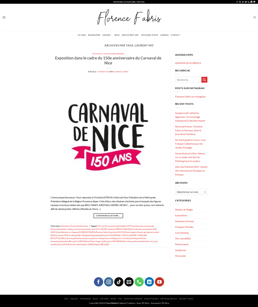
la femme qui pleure (143, 232)
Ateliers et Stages (184, 209)
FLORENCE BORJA (87, 232)
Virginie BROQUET (101, 244)
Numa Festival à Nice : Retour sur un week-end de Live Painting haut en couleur (190, 157)
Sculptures (180, 250)
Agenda (164, 35)
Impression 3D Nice (160, 303)
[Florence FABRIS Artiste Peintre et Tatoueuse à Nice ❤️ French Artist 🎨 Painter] (129, 17)
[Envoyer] (204, 80)
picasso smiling (109, 238)
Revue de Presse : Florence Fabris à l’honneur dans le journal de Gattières (188, 130)
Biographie (94, 35)
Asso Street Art (130, 35)
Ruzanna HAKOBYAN (113, 241)
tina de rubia (75, 244)
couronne (146, 229)
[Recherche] (255, 17)
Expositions (181, 215)
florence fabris (102, 232)
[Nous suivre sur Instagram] (240, 2)
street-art (148, 241)
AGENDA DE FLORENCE (188, 63)
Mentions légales (133, 299)
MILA (63, 238)
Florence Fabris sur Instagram (190, 96)
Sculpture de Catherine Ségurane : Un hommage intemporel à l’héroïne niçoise (190, 117)
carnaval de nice (88, 229)
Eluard (59, 232)
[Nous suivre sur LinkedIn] (251, 2)
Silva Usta (127, 241)
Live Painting (181, 232)
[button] (4, 17)
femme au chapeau (70, 232)
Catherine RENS (114, 229)
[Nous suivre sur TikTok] (243, 2)
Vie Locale (180, 255)
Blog (117, 35)
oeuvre (69, 238)
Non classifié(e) (183, 238)
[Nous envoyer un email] (246, 2)
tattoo (59, 244)
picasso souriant (123, 238)
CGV (120, 299)
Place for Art (151, 299)
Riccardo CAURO (76, 241)
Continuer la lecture (108, 215)
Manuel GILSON (108, 235)
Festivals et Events (101, 54)
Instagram (85, 299)
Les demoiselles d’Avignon (79, 235)
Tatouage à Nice (149, 35)
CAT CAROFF (100, 229)
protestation (63, 241)
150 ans (100, 226)
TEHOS (66, 244)
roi (102, 241)
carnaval (76, 229)
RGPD (113, 299)
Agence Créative (127, 303)
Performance (117, 54)
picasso (88, 238)
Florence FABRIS (120, 72)
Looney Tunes (186, 299)
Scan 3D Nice (143, 303)
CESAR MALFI (127, 229)
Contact (175, 35)
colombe (137, 229)
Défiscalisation (168, 299)
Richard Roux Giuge (92, 241)
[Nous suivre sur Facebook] (237, 2)
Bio (66, 299)
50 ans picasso (111, 226)
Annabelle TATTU (125, 226)
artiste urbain (67, 229)
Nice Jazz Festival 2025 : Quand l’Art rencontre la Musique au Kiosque (191, 170)
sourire (135, 241)
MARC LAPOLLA (122, 235)
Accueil (82, 35)
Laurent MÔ (62, 235)
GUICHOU (121, 232)
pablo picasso (78, 238)
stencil (140, 241)
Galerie (106, 35)
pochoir (133, 238)
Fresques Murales (184, 226)
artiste (58, 229)
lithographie (95, 235)
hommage (130, 232)
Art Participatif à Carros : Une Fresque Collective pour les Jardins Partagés (190, 143)
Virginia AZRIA (86, 244)
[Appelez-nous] (248, 2)
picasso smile (96, 238)
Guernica (112, 232)
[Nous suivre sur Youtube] (254, 2)
